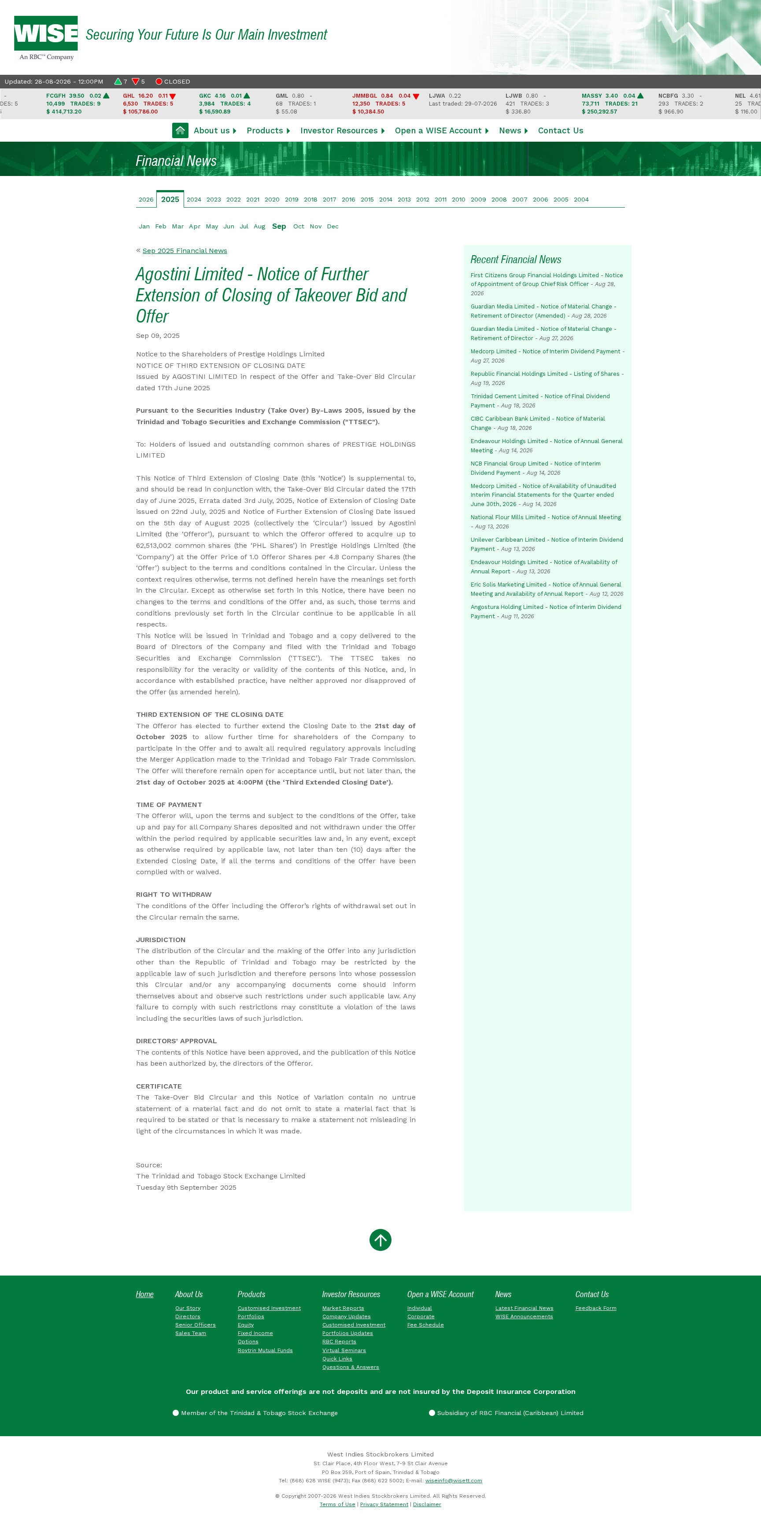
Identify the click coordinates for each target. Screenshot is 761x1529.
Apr (194, 226)
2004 (581, 199)
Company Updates (346, 1316)
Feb (160, 226)
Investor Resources (339, 130)
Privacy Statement (384, 1504)
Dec (333, 226)
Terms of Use (337, 1504)
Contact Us (561, 130)
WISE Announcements (524, 1316)
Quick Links (337, 1359)
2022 (233, 199)
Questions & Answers (350, 1367)
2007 (520, 199)
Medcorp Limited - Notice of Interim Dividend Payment (546, 351)
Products (265, 130)
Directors (187, 1316)
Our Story (187, 1308)
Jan (144, 226)
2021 (252, 199)
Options (248, 1341)
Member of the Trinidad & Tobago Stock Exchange (258, 1412)
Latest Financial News (524, 1308)
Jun (228, 226)
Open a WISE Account (438, 130)
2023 (214, 199)
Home (145, 1294)
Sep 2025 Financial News (185, 250)
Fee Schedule (425, 1325)
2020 (272, 199)
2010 (458, 199)
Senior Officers (195, 1325)
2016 (348, 199)
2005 (561, 199)
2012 (422, 199)
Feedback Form (596, 1308)
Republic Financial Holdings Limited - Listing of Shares (545, 373)
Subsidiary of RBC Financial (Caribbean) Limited (509, 1412)
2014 (385, 199)
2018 (311, 199)
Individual (419, 1308)
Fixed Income (255, 1333)
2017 (329, 199)
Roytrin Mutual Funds (265, 1350)
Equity (246, 1325)
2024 (194, 199)
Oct (298, 226)
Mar (178, 226)
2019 (292, 199)
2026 (146, 199)
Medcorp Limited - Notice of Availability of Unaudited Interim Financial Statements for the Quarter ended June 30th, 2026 (543, 495)
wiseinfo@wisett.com (453, 1481)
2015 (367, 199)
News (510, 130)
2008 (499, 199)
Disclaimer (427, 1504)
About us (212, 130)
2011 (441, 199)
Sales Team (190, 1333)
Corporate (421, 1316)
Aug (259, 226)
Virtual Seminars (344, 1350)
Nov (315, 226)
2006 (540, 199)
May (212, 226)
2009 (478, 199)
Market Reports (343, 1308)
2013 (404, 199)
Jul (244, 226)
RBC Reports (339, 1341)
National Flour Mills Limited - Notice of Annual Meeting (546, 517)
